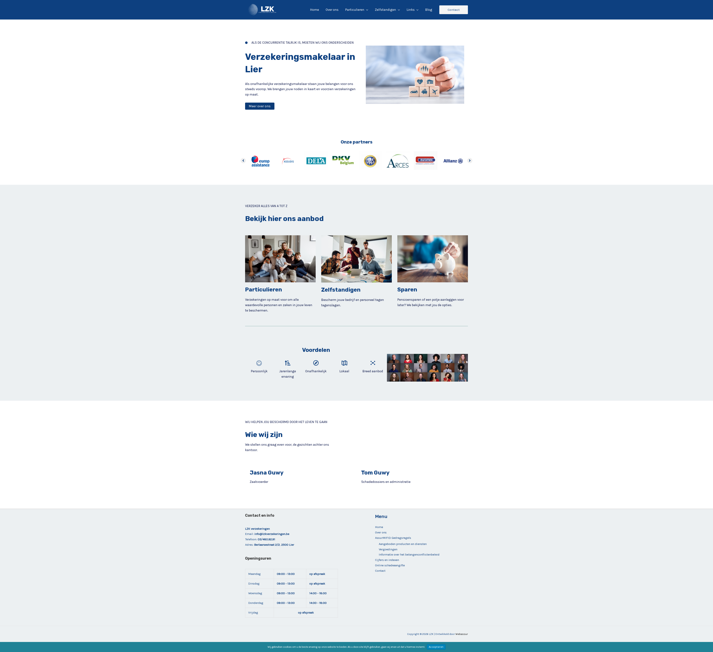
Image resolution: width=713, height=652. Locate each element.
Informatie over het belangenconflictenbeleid (409, 554)
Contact (380, 570)
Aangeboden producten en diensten (403, 544)
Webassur (461, 634)
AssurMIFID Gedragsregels (393, 538)
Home (379, 527)
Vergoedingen (388, 549)
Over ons (381, 532)
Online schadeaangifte (390, 565)
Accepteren (436, 646)
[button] (366, 9)
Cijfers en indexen (387, 560)
